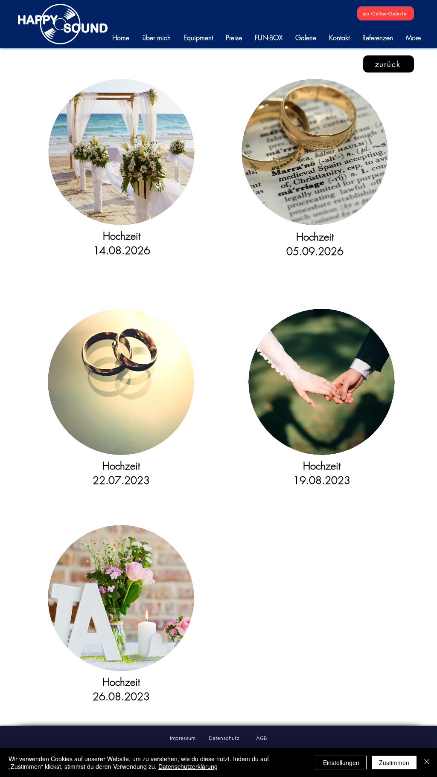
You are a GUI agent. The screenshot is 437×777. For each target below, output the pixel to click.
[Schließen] (427, 762)
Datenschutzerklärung (188, 766)
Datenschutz (232, 738)
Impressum (189, 738)
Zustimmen (394, 762)
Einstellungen (341, 762)
